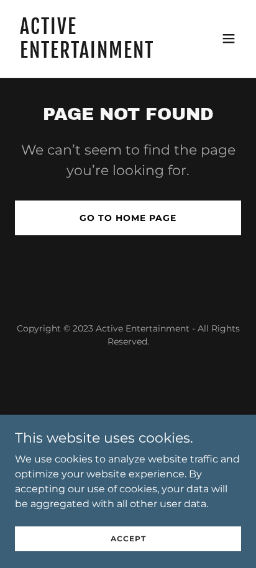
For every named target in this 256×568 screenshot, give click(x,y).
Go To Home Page (128, 217)
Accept (128, 538)
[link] (94, 54)
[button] (228, 38)
